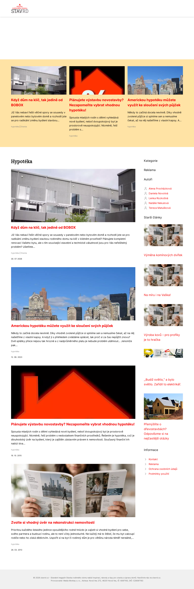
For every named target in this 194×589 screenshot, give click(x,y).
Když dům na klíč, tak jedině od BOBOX (43, 227)
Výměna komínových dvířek (163, 255)
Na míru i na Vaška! (157, 295)
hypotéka (15, 127)
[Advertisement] (97, 38)
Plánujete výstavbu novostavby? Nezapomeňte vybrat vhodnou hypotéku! (96, 105)
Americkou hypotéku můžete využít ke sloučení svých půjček (62, 326)
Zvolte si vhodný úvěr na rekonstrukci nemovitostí (53, 522)
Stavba (24, 127)
